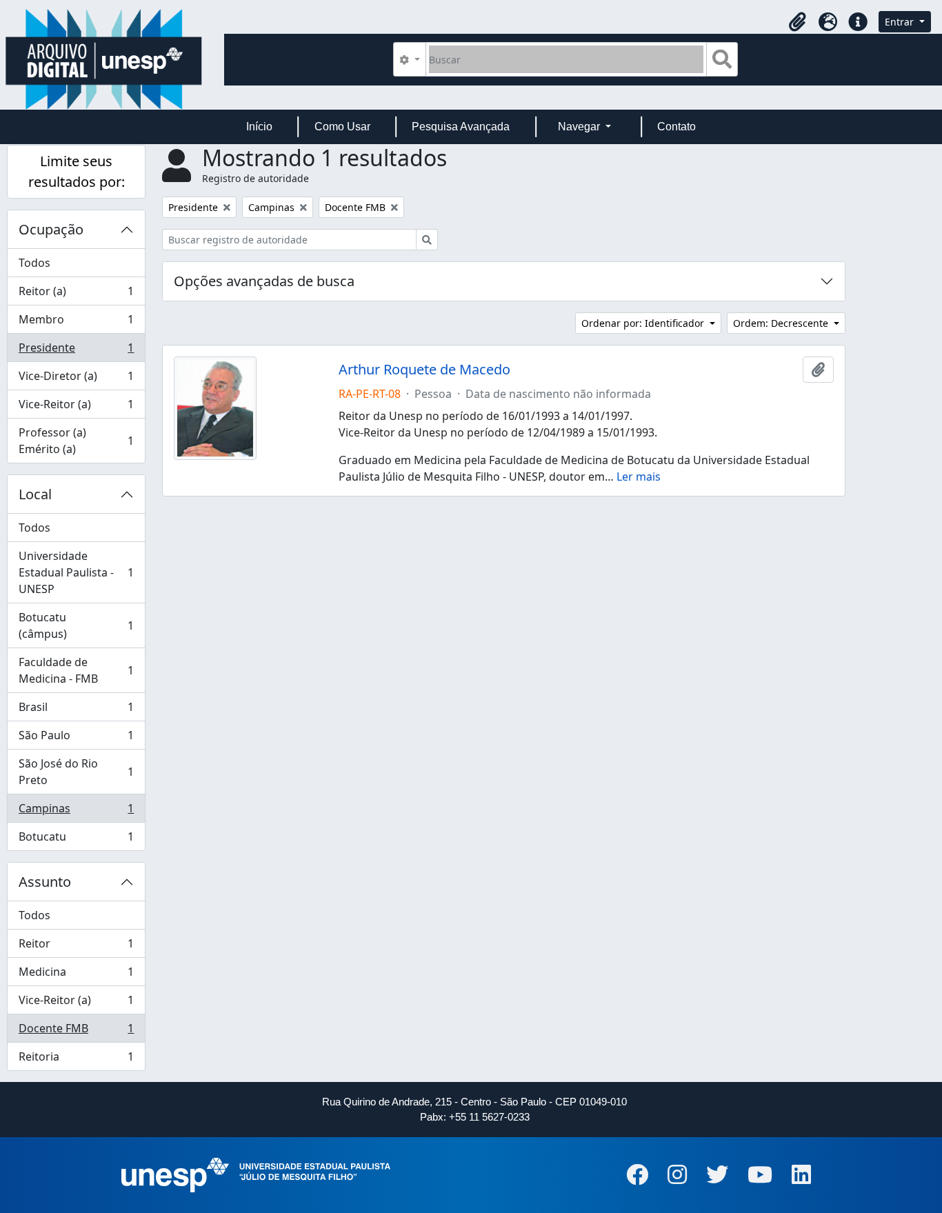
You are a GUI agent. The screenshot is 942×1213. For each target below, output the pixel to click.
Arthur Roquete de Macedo (424, 369)
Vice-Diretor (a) (76, 379)
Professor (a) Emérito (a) (76, 441)
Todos (34, 262)
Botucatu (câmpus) (76, 625)
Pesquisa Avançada (461, 126)
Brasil (76, 710)
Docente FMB (76, 1032)
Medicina (76, 975)
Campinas (76, 812)
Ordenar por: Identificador (644, 323)
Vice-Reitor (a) (76, 408)
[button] (797, 22)
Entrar (900, 21)
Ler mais (639, 476)
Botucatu (76, 839)
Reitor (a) (76, 294)
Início (259, 126)
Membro (76, 323)
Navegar (580, 126)
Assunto (45, 881)
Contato (676, 126)
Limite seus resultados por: (76, 171)
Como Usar (342, 126)
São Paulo (76, 739)
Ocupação (51, 229)
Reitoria (76, 1059)
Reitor (76, 947)
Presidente (76, 351)
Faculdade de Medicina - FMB (76, 670)
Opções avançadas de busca (264, 281)
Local (35, 494)
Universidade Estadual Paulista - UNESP (76, 572)
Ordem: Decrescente (782, 323)
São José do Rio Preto (76, 772)
